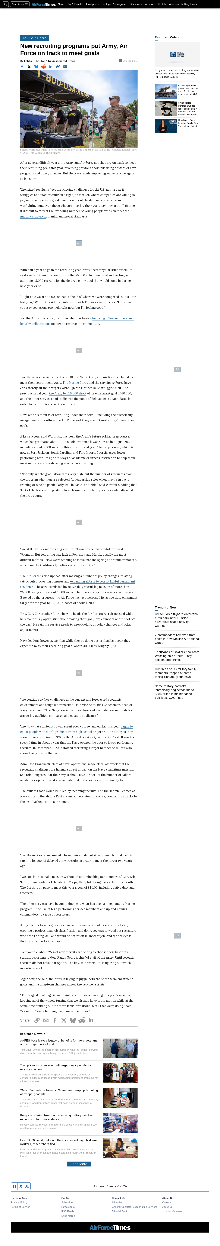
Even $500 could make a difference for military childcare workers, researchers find (58, 1142)
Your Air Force (34, 38)
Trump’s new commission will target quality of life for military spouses (55, 1067)
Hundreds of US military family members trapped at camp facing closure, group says (175, 672)
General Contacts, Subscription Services (134, 1206)
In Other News (31, 1034)
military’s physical (33, 216)
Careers (166, 1202)
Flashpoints (92, 4)
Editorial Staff (119, 1211)
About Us (167, 1206)
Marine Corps (78, 383)
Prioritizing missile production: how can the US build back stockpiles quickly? (188, 90)
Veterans (174, 4)
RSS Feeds (67, 1211)
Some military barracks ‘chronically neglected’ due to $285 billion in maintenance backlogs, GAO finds (174, 691)
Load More (79, 1164)
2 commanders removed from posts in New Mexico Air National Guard (177, 638)
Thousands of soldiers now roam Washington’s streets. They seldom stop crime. (177, 655)
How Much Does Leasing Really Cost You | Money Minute (188, 123)
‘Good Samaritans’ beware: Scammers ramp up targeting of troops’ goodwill (59, 1092)
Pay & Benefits (75, 4)
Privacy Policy (19, 1202)
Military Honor (189, 4)
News (61, 4)
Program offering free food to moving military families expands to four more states (56, 1117)
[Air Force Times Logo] (44, 4)
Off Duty (161, 4)
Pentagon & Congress (114, 4)
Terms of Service (20, 1206)
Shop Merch (68, 1215)
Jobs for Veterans (172, 1211)
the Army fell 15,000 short (67, 393)
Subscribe (67, 1202)
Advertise (117, 1202)
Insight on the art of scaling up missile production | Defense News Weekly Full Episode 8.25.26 (177, 73)
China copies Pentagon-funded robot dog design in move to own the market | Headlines (187, 108)
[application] (177, 54)
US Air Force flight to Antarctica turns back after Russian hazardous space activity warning (176, 619)
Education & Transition (141, 4)
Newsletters (68, 1206)
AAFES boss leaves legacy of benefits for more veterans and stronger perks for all (58, 1042)
